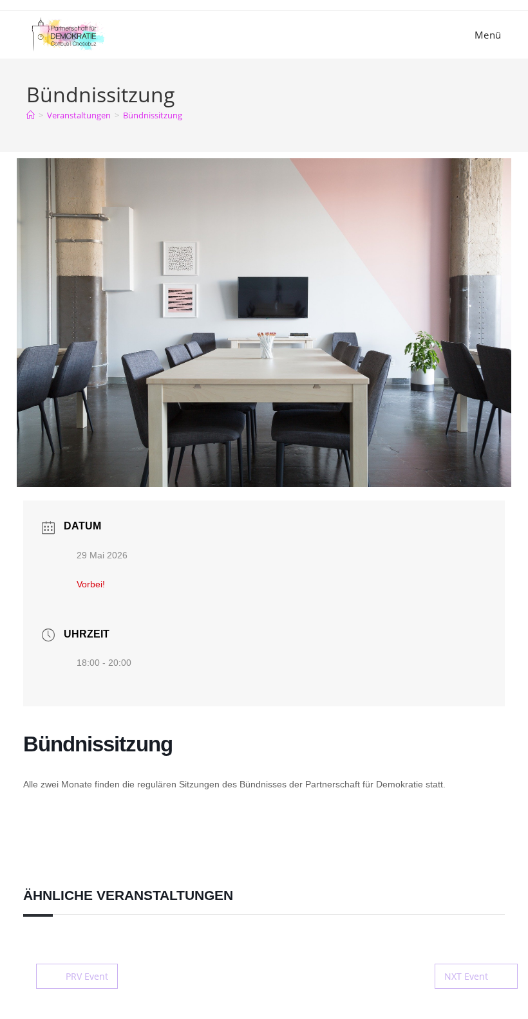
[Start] (30, 115)
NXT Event (466, 976)
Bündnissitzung (152, 115)
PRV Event (87, 976)
